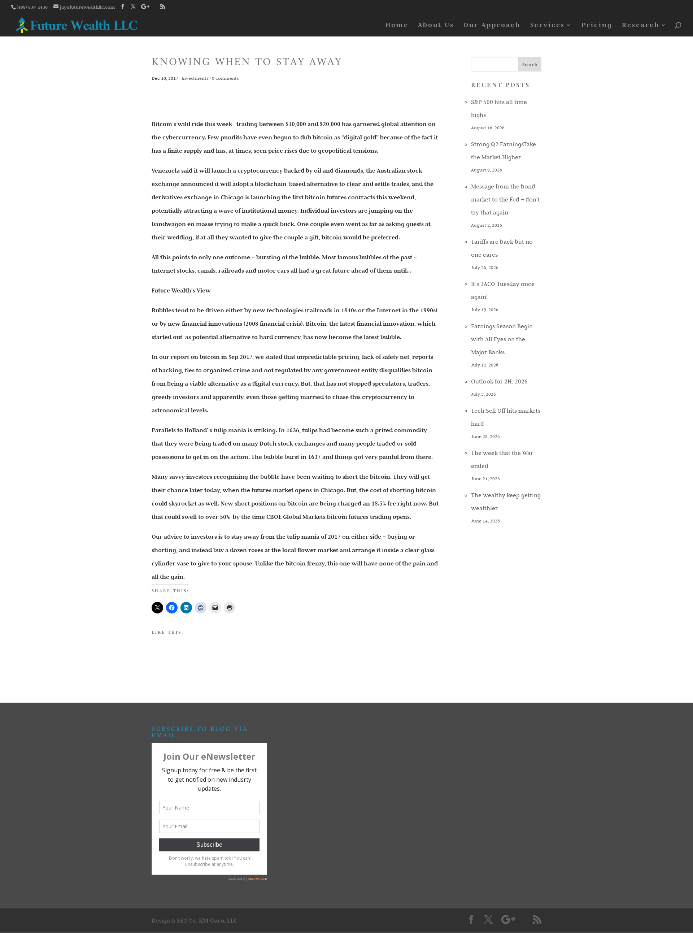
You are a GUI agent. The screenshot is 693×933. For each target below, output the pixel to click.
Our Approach (492, 25)
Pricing (597, 25)
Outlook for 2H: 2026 (499, 381)
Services (547, 25)
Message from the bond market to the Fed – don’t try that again (505, 199)
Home (397, 25)
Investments (195, 78)
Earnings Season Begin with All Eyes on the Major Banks (502, 339)
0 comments (225, 78)
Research (641, 25)
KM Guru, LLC (218, 920)
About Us (436, 25)
